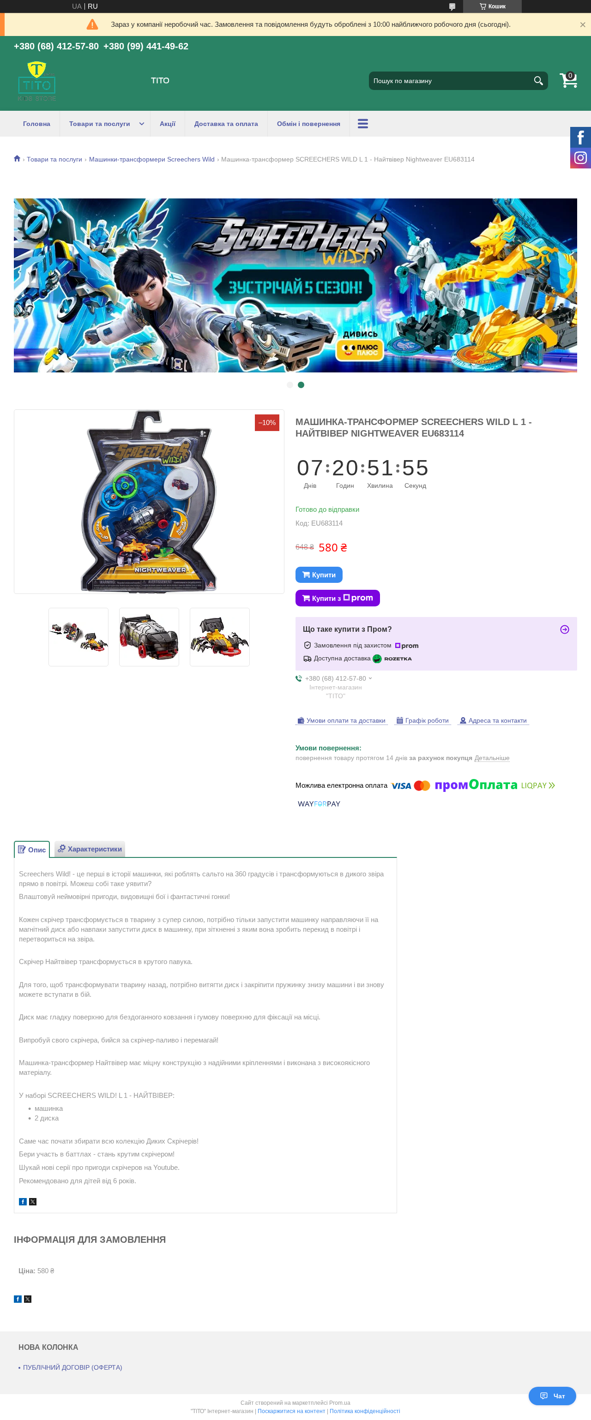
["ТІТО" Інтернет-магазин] (37, 81)
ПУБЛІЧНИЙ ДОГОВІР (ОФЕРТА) (72, 1367)
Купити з (326, 598)
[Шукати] (539, 81)
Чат (559, 1396)
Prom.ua (339, 1403)
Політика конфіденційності (365, 1411)
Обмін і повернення (308, 123)
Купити (324, 575)
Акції (167, 123)
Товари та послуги (99, 123)
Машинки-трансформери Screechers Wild (152, 159)
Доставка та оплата (226, 123)
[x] (32, 1203)
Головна (36, 123)
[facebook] (23, 1203)
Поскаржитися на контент (292, 1411)
